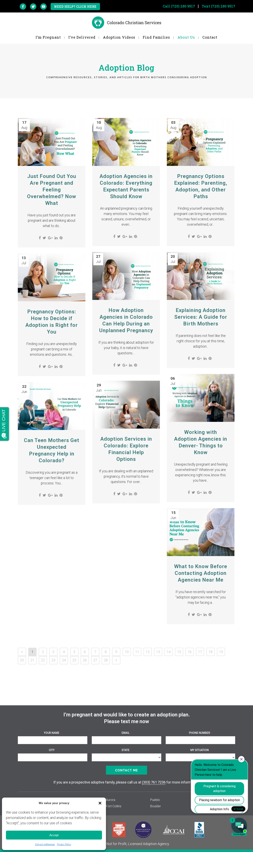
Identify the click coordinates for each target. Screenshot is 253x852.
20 (22, 660)
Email (126, 732)
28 (106, 660)
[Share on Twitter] (44, 238)
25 (74, 660)
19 (221, 652)
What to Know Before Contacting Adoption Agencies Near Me (200, 573)
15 (179, 652)
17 (200, 652)
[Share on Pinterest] (60, 238)
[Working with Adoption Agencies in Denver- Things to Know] (200, 398)
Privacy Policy (64, 844)
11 (137, 652)
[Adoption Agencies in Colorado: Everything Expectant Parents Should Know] (126, 142)
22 (43, 660)
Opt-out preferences (45, 844)
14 (169, 652)
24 (64, 660)
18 (210, 652)
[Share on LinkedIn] (56, 238)
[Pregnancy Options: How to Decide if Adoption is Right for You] (51, 277)
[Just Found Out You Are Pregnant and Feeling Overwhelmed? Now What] (51, 142)
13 (158, 652)
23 (53, 660)
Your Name (52, 732)
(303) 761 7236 (154, 782)
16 (190, 652)
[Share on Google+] (50, 238)
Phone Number (200, 732)
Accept (54, 835)
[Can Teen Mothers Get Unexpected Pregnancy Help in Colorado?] (51, 406)
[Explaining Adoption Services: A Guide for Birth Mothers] (200, 276)
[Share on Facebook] (40, 238)
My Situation (200, 750)
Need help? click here (75, 6)
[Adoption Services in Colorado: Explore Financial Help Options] (126, 405)
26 (85, 660)
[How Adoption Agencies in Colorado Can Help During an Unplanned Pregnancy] (126, 276)
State (126, 750)
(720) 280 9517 (183, 6)
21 (32, 660)
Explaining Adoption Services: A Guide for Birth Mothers (200, 317)
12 (148, 652)
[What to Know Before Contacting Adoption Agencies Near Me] (200, 532)
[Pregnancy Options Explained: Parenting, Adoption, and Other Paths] (200, 142)
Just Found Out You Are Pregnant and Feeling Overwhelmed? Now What (51, 189)
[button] (100, 803)
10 (127, 652)
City (52, 750)
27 (95, 660)
